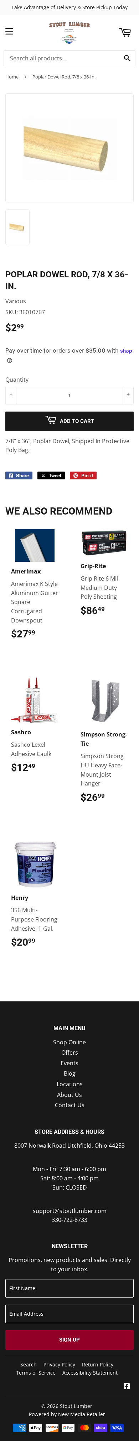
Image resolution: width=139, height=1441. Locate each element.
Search (28, 1364)
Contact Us (69, 1105)
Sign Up (69, 1340)
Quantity (17, 380)
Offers (69, 1052)
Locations (70, 1084)
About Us (69, 1095)
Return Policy (97, 1364)
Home (12, 77)
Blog (70, 1073)
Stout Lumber (76, 1406)
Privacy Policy (59, 1364)
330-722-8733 (69, 1220)
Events (69, 1063)
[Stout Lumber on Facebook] (127, 1387)
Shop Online (69, 1042)
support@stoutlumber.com (70, 1211)
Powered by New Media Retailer (67, 1414)
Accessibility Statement (90, 1372)
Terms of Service (36, 1372)
